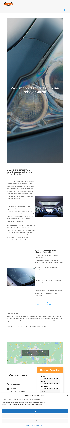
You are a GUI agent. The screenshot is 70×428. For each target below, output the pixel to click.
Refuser (35, 416)
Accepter (35, 411)
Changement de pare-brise (45, 302)
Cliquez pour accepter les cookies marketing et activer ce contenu (35, 353)
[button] (67, 395)
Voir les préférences (35, 421)
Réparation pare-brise (43, 304)
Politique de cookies (30, 425)
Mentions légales (40, 425)
